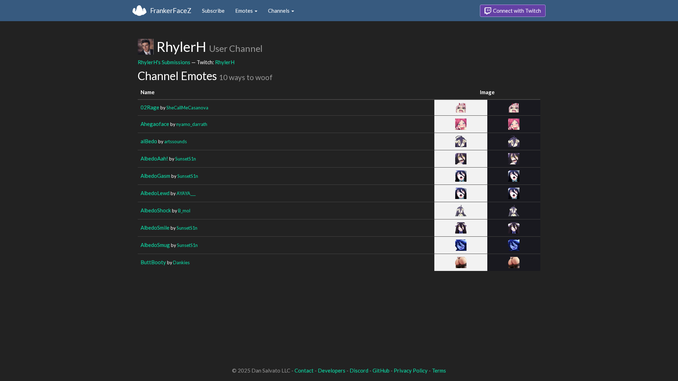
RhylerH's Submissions (164, 62)
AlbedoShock (156, 210)
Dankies (181, 262)
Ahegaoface (155, 124)
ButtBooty (153, 262)
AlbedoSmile (155, 227)
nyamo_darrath (191, 124)
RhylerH (224, 62)
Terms (439, 370)
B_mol (184, 210)
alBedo (149, 141)
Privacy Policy (411, 370)
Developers (331, 370)
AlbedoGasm (155, 176)
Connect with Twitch (516, 10)
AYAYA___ (186, 193)
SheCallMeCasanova (187, 107)
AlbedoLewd (155, 193)
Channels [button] (279, 10)
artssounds (175, 141)
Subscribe (213, 10)
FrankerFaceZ (170, 10)
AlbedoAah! (154, 158)
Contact (304, 370)
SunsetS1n (185, 159)
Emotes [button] (244, 10)
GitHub (381, 370)
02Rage (150, 107)
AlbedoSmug (155, 245)
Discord (359, 370)
